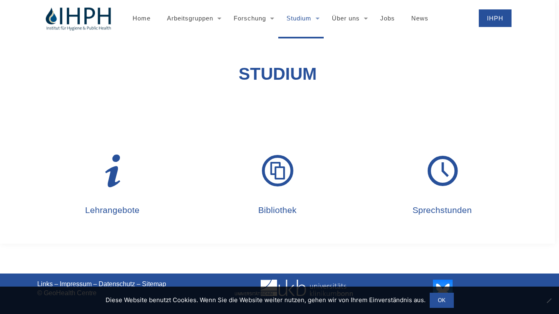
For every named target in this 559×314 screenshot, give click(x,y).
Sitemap (154, 283)
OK (442, 300)
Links (45, 283)
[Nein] (549, 300)
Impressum (76, 283)
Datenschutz (117, 283)
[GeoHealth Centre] (78, 18)
